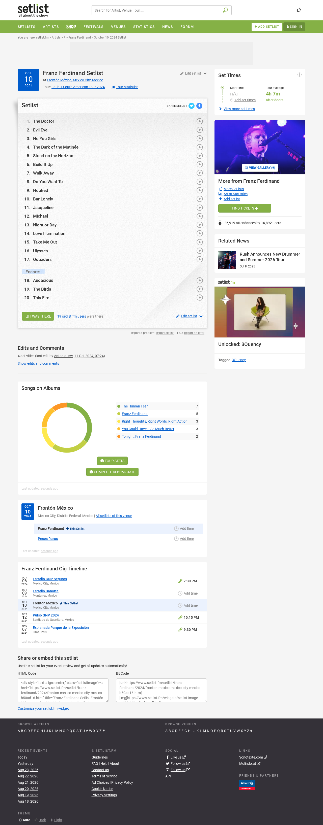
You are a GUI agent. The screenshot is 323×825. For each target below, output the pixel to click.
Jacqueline (43, 207)
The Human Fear (135, 406)
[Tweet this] (192, 106)
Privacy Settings (104, 795)
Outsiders (42, 259)
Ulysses (40, 250)
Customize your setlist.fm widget (43, 708)
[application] (259, 312)
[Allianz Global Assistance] (247, 784)
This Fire (41, 297)
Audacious (43, 280)
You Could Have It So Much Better (148, 429)
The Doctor (43, 121)
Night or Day (45, 224)
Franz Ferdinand (64, 73)
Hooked (40, 190)
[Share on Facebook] (199, 106)
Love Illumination (49, 233)
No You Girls (45, 138)
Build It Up (43, 164)
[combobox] (162, 10)
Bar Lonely (43, 198)
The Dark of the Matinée (55, 147)
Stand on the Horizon (53, 155)
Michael (40, 216)
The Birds (42, 289)
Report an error (194, 333)
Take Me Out (45, 242)
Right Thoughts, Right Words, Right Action (154, 421)
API (168, 776)
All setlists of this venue (114, 516)
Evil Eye (40, 129)
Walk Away (43, 173)
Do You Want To (48, 181)
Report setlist (165, 333)
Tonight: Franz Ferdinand (141, 436)
